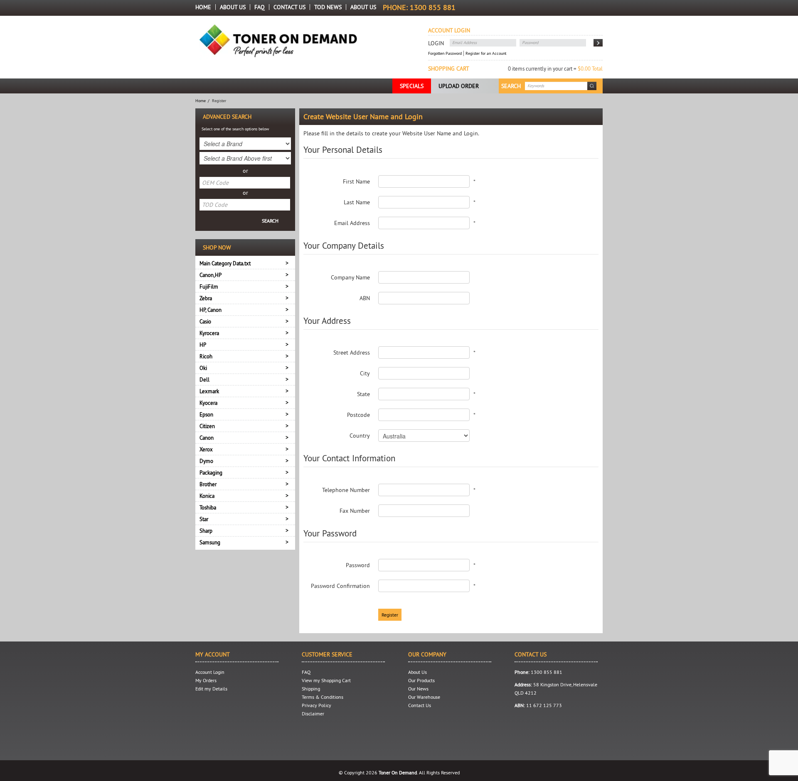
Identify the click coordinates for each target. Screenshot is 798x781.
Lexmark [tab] (209, 391)
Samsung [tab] (210, 542)
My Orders (206, 680)
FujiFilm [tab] (209, 286)
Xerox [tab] (206, 449)
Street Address (351, 352)
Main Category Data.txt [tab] (225, 263)
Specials (412, 86)
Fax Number (355, 510)
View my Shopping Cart (326, 680)
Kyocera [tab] (208, 402)
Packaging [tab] (211, 472)
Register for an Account (486, 53)
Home (203, 7)
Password (358, 565)
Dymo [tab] (206, 461)
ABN (365, 298)
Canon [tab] (207, 437)
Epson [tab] (206, 414)
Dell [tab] (204, 379)
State (363, 394)
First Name (356, 181)
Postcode (358, 415)
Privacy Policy (316, 705)
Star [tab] (204, 519)
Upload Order (458, 86)
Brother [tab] (208, 484)
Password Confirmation (340, 586)
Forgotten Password (445, 53)
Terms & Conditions (322, 697)
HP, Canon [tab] (211, 309)
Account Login (209, 672)
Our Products (421, 680)
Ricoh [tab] (206, 356)
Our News (418, 689)
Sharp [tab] (206, 530)
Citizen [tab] (207, 426)
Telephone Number (346, 490)
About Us (233, 7)
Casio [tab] (205, 321)
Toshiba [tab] (208, 507)
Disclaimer (313, 713)
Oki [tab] (203, 368)
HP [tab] (203, 344)
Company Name (350, 277)
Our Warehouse (424, 697)
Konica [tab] (207, 495)
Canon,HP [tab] (211, 275)
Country (360, 435)
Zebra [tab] (206, 298)
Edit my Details (211, 689)
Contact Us (289, 7)
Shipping (311, 689)
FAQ (259, 7)
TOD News (328, 7)
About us (363, 7)
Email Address (352, 223)
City (365, 373)
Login (436, 43)
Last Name (357, 202)
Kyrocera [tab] (209, 333)
